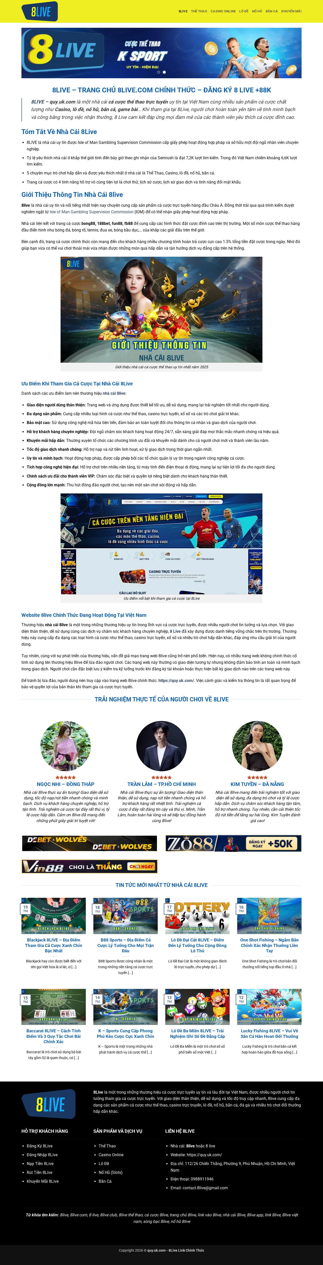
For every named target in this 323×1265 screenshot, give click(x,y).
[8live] (46, 11)
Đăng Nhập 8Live (42, 1154)
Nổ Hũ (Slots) (111, 1172)
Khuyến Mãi (291, 11)
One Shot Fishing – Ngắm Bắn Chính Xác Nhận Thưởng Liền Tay (269, 945)
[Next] (289, 53)
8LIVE (37, 102)
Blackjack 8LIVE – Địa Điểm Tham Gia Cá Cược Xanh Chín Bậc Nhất (53, 945)
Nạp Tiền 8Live (40, 1163)
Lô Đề (243, 11)
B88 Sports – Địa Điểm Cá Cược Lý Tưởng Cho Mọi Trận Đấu (125, 945)
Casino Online (223, 11)
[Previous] (33, 53)
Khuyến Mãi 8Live (43, 1181)
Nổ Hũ (257, 11)
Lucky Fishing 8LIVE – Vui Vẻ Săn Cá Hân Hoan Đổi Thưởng (269, 1034)
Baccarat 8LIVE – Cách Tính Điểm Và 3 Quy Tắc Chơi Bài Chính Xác (53, 1036)
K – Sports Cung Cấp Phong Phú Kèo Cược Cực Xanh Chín (125, 1034)
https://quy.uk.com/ (176, 680)
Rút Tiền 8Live (39, 1172)
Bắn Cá (272, 11)
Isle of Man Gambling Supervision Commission (91, 211)
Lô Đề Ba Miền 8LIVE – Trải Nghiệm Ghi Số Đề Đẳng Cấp (197, 1034)
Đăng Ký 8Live (39, 1146)
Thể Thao (199, 11)
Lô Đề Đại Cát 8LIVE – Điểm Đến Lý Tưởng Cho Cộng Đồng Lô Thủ (197, 945)
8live (183, 11)
